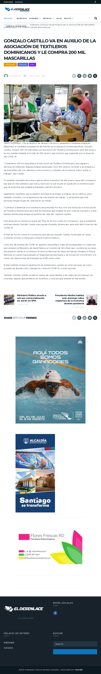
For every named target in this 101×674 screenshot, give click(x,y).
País (32, 64)
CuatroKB (78, 670)
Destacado (10, 64)
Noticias (22, 64)
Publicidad (9, 642)
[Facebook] (95, 2)
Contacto (8, 648)
